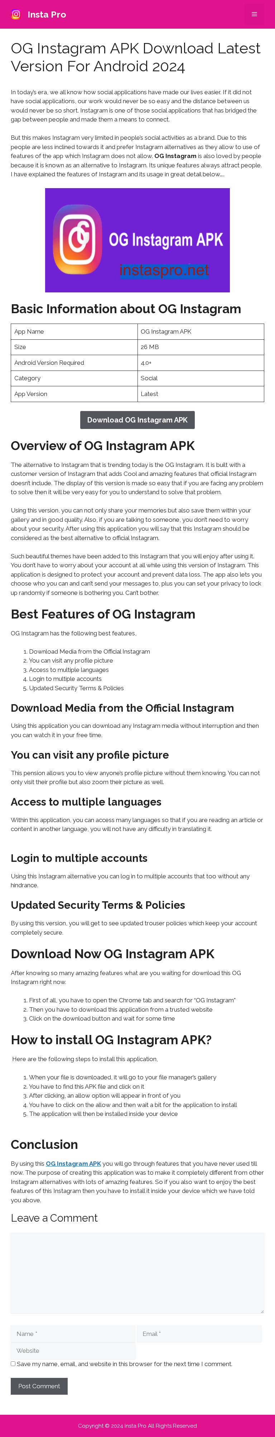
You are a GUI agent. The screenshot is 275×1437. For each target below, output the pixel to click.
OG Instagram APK (73, 1163)
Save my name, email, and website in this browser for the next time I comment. (124, 1363)
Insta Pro (47, 14)
